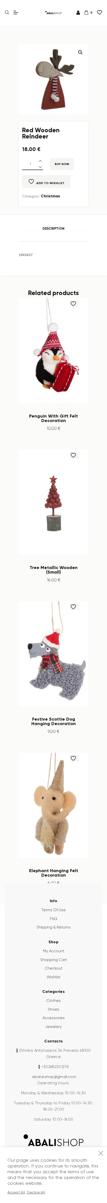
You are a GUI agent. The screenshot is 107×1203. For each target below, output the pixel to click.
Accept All (16, 1192)
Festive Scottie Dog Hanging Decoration (53, 721)
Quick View (58, 351)
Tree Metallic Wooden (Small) (54, 569)
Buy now (62, 164)
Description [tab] (53, 228)
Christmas (50, 196)
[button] (80, 52)
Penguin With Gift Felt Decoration (53, 418)
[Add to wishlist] (74, 304)
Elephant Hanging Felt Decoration (53, 872)
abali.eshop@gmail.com (54, 1077)
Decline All (36, 1192)
